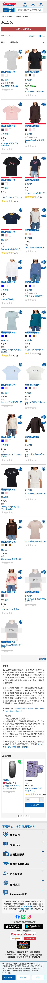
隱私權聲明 (35, 952)
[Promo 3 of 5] (23, 816)
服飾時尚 (10, 16)
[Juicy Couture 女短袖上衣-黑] (2, 183)
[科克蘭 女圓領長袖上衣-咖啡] (33, 336)
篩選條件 (32, 36)
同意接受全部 (9, 977)
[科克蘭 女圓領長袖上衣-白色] (37, 336)
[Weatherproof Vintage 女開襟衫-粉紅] (6, 440)
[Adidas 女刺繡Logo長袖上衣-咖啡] (26, 440)
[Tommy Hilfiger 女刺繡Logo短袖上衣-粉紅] (6, 493)
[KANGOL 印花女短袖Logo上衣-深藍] (2, 129)
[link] (11, 69)
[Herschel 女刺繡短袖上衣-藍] (2, 388)
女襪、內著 (16, 747)
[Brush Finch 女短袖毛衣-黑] (30, 75)
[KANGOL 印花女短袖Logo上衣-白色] (10, 129)
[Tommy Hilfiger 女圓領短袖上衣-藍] (2, 336)
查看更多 (23, 977)
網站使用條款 (22, 952)
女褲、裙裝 (7, 747)
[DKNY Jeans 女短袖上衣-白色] (33, 233)
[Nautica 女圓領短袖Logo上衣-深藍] (30, 388)
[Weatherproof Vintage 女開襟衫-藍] (2, 440)
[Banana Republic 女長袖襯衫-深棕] (26, 129)
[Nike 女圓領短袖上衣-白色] (6, 75)
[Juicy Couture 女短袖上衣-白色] (6, 183)
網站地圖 (11, 952)
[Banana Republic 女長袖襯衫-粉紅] (30, 129)
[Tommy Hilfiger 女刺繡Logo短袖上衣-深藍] (2, 493)
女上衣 (25, 16)
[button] (41, 10)
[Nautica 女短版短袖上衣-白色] (10, 235)
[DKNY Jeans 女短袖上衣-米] (26, 233)
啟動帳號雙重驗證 (26, 909)
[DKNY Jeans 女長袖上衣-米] (2, 545)
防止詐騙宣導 (26, 906)
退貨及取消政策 (23, 957)
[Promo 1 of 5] (18, 816)
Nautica (30, 708)
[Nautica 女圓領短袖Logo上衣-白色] (37, 388)
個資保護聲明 (36, 954)
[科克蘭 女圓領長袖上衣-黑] (26, 336)
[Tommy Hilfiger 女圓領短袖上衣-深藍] (6, 336)
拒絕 (37, 977)
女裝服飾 (18, 16)
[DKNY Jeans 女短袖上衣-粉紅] (30, 233)
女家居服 (25, 747)
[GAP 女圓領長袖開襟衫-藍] (30, 285)
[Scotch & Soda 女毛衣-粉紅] (6, 595)
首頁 (3, 16)
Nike (36, 708)
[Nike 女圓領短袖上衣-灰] (2, 75)
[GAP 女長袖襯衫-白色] (6, 285)
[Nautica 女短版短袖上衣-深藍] (2, 235)
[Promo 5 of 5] (28, 816)
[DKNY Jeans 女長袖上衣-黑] (6, 545)
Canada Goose (15, 711)
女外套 (40, 744)
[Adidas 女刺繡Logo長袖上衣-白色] (30, 440)
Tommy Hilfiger (20, 708)
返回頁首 (42, 659)
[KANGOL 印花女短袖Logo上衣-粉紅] (6, 129)
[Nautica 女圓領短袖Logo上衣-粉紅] (33, 388)
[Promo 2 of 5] (21, 816)
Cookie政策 (10, 954)
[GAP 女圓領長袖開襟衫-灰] (33, 285)
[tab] (23, 834)
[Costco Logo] (9, 4)
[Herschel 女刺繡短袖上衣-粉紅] (6, 388)
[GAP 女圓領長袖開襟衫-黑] (26, 285)
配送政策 (36, 957)
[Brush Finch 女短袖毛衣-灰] (33, 75)
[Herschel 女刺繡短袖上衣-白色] (10, 388)
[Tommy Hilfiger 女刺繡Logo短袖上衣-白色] (10, 493)
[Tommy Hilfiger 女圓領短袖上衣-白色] (10, 336)
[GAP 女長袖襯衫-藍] (2, 285)
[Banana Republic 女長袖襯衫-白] (33, 129)
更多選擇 (4, 80)
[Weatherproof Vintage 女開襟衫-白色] (10, 440)
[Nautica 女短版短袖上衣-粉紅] (6, 235)
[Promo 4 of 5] (26, 816)
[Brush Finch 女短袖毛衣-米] (26, 75)
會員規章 (11, 957)
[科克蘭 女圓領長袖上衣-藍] (30, 336)
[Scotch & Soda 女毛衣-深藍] (2, 595)
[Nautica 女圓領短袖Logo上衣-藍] (26, 388)
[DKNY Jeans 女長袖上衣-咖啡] (10, 545)
